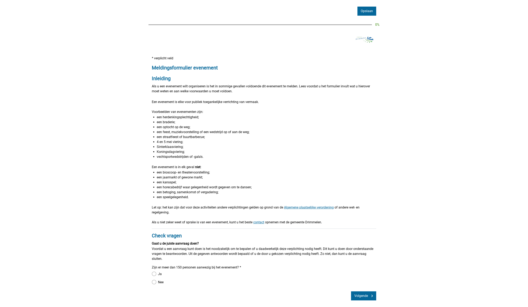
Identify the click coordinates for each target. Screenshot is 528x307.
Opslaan (367, 11)
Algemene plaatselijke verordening (309, 207)
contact (258, 222)
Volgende (361, 296)
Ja (160, 274)
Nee (161, 282)
